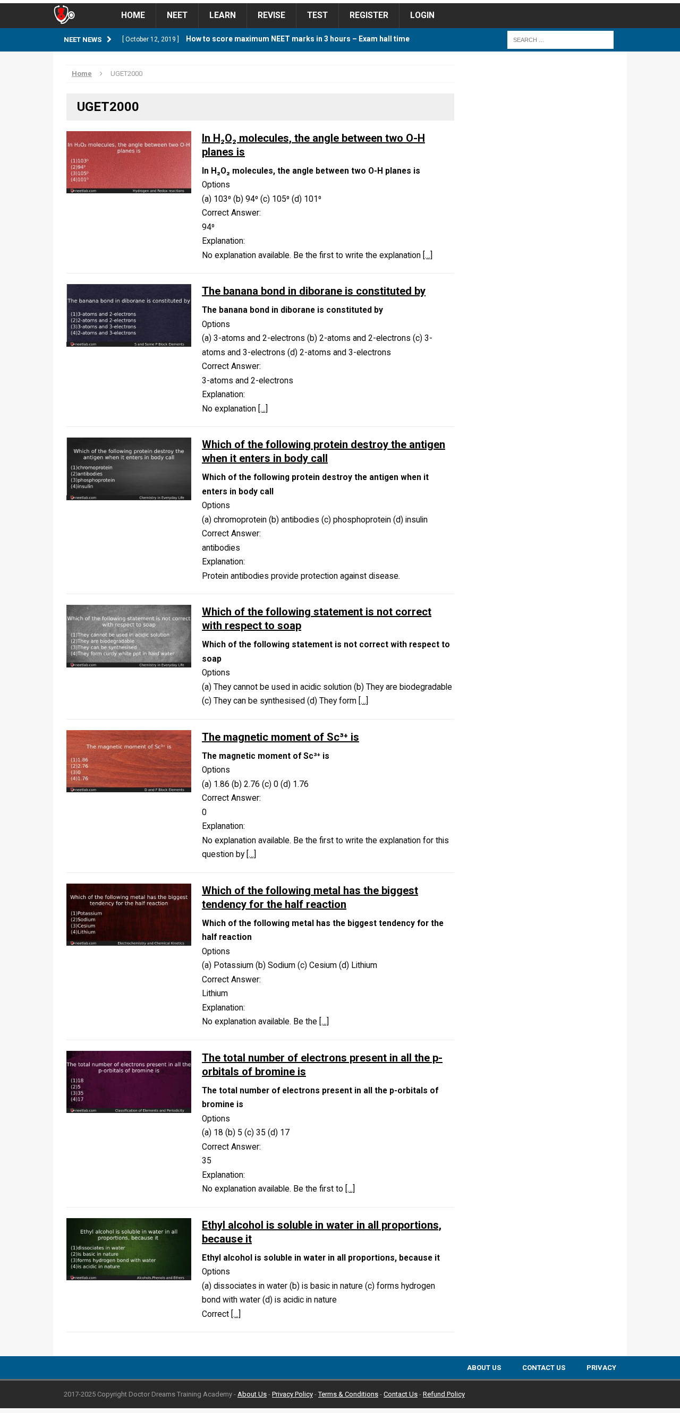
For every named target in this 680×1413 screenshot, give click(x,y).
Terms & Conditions (348, 1394)
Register (369, 15)
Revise (271, 15)
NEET (177, 15)
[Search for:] (560, 39)
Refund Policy (444, 1394)
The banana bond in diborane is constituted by (314, 291)
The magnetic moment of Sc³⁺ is (280, 737)
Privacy (601, 1368)
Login (422, 15)
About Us (484, 1368)
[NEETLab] (340, 1)
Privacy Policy (292, 1394)
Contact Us (543, 1368)
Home (133, 15)
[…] (427, 255)
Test (317, 15)
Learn (222, 15)
